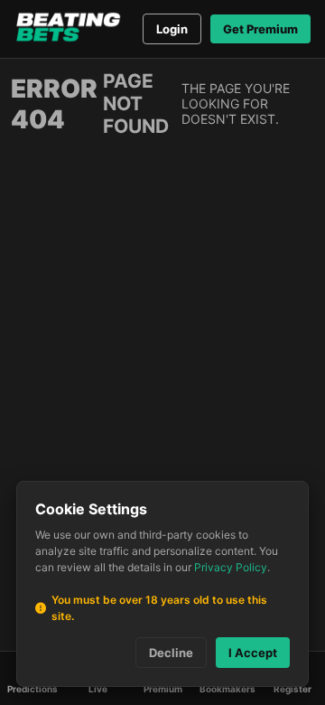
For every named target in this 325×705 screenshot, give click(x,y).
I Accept (252, 652)
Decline (171, 652)
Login (172, 29)
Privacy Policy (230, 567)
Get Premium (260, 29)
